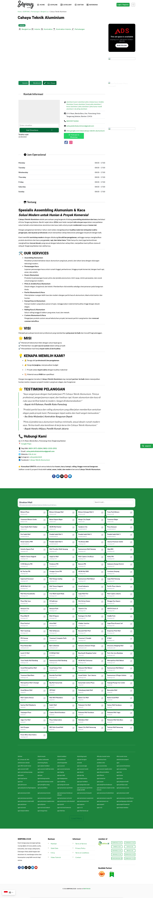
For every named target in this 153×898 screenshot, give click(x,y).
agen (118, 762)
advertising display (43, 762)
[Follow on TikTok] (26, 867)
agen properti (100, 804)
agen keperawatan (82, 778)
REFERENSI (93, 5)
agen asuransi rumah (82, 769)
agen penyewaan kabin (24, 793)
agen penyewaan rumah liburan (125, 798)
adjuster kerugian (82, 759)
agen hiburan (100, 775)
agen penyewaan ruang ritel (104, 798)
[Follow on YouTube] (36, 867)
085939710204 (72, 121)
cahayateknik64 (36, 457)
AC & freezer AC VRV (23, 759)
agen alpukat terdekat (44, 766)
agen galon (21, 775)
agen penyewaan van (102, 801)
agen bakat (41, 772)
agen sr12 (99, 807)
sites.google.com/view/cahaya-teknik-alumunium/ (85, 131)
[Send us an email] (29, 867)
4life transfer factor (122, 756)
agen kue (20, 781)
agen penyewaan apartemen (65, 787)
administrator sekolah (24, 762)
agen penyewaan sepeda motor (46, 801)
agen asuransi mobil (23, 769)
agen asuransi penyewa (63, 769)
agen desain (80, 772)
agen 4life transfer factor (24, 766)
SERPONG (26, 11)
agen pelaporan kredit (122, 781)
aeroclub (79, 762)
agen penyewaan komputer (84, 793)
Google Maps (26, 444)
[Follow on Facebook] (19, 867)
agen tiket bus (61, 810)
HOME (42, 5)
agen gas (40, 775)
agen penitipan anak (122, 784)
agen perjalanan (22, 804)
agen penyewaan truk (83, 801)
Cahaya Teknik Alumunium (39, 460)
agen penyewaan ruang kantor (85, 798)
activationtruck (61, 759)
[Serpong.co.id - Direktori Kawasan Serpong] (26, 4)
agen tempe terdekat (23, 810)
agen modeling (61, 781)
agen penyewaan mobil (123, 793)
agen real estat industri (44, 807)
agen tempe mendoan (122, 807)
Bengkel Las (44, 11)
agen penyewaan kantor (44, 793)
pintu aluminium (84, 106)
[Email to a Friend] (62, 476)
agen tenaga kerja (42, 810)
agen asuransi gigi (82, 766)
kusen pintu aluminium (93, 104)
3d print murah (41, 756)
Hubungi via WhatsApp (74, 136)
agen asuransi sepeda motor (104, 769)
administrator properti (123, 759)
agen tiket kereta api (82, 810)
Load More (76, 818)
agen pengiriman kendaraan (104, 784)
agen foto (119, 772)
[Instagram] (71, 143)
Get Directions (32, 130)
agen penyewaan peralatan (25, 798)
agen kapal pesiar (22, 778)
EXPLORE (53, 5)
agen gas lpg (80, 775)
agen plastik (60, 804)
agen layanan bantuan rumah (45, 781)
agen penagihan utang (44, 784)
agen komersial (101, 778)
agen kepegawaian (62, 778)
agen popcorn (80, 804)
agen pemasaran (22, 784)
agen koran (120, 778)
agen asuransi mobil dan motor (46, 769)
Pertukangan (35, 11)
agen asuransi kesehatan (123, 766)
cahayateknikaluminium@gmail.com (80, 126)
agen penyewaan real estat (64, 798)
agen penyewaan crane (123, 787)
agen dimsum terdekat (103, 772)
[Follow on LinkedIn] (32, 867)
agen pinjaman (41, 804)
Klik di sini (32, 454)
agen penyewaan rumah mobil (26, 801)
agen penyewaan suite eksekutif (66, 801)
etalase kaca (94, 102)
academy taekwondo (43, 759)
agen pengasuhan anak (83, 784)
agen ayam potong (122, 769)
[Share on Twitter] (58, 476)
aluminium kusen (71, 102)
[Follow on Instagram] (133, 5)
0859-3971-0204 (35, 448)
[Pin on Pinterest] (66, 476)
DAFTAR (80, 5)
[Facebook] (66, 143)
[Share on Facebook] (54, 476)
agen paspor (100, 781)
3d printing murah (82, 756)
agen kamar (120, 775)
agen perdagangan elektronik (125, 801)
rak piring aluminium (80, 109)
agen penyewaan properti (44, 798)
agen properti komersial (123, 804)
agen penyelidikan (42, 787)
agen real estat (22, 807)
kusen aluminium (79, 104)
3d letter (20, 756)
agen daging (60, 772)
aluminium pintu (83, 102)
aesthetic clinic (101, 762)
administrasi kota (101, 759)
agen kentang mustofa (44, 778)
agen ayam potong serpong (25, 772)
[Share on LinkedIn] (70, 476)
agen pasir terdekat (82, 781)
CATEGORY (67, 5)
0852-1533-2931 (50, 448)
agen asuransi (61, 766)
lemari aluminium (71, 106)
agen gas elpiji (61, 775)
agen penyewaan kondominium (105, 793)
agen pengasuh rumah (63, 784)
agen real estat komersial (64, 807)
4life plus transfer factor (103, 756)
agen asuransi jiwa (102, 766)
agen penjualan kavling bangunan (27, 787)
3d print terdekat (61, 756)
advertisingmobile (62, 762)
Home (20, 11)
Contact (78, 857)
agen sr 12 (80, 807)
